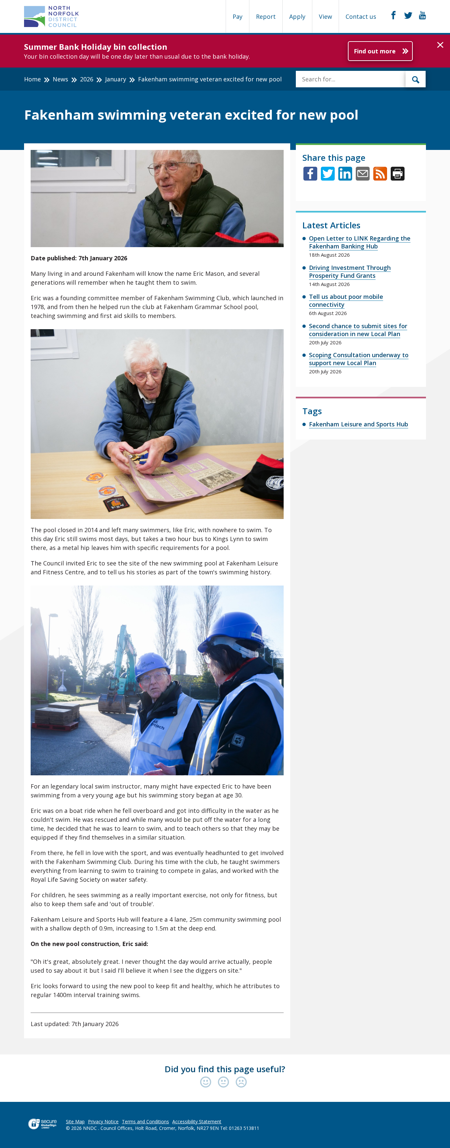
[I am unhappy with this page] (241, 1082)
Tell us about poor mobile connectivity (346, 300)
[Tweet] (328, 178)
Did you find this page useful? (225, 1069)
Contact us (361, 16)
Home (32, 79)
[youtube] (422, 15)
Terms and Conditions (145, 1121)
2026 (86, 79)
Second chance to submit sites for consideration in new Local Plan (358, 330)
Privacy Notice (103, 1121)
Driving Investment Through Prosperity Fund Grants (350, 271)
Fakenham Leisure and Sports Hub (358, 424)
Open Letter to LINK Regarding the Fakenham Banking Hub (359, 242)
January (115, 79)
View (325, 16)
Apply (297, 16)
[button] (440, 45)
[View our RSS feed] (380, 178)
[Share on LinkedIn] (345, 178)
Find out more (375, 51)
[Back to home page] (51, 16)
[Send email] (363, 178)
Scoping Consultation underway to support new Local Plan (358, 359)
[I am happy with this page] (207, 1082)
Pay (237, 16)
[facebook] (393, 15)
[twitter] (408, 15)
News (60, 79)
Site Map (75, 1121)
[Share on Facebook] (310, 178)
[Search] (416, 79)
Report (266, 16)
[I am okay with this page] (225, 1082)
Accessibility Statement (196, 1121)
